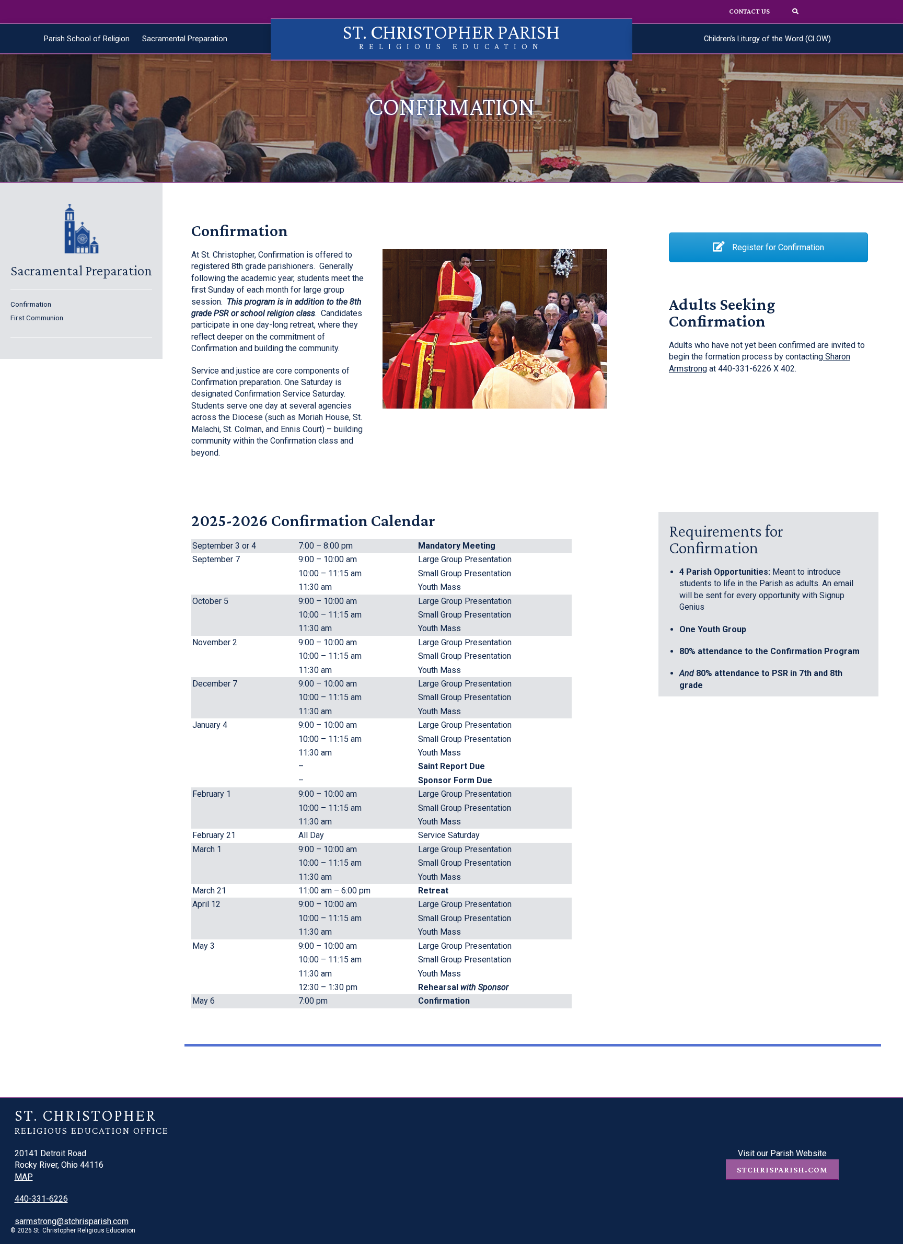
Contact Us (749, 11)
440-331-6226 (41, 1199)
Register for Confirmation (777, 247)
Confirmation (30, 304)
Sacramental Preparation (184, 38)
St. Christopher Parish (451, 35)
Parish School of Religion (87, 38)
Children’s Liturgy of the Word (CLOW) (767, 38)
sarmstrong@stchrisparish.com (72, 1221)
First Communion (36, 317)
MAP (24, 1177)
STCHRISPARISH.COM (782, 1169)
